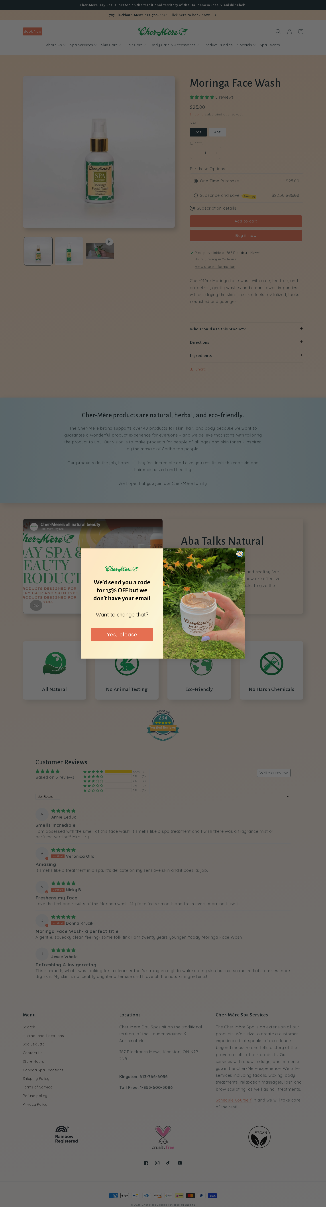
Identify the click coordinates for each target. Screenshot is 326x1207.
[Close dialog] (239, 554)
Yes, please (122, 634)
